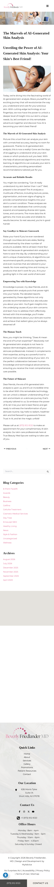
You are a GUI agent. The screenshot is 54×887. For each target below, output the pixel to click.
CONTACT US (40, 883)
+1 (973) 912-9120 (29, 818)
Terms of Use (22, 874)
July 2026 (7, 563)
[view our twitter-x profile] (29, 812)
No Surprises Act (12, 870)
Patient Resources (27, 771)
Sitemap (35, 874)
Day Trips (7, 518)
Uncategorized (10, 538)
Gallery (27, 764)
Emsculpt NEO (10, 522)
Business (7, 501)
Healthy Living (10, 526)
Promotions (27, 767)
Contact (27, 774)
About (27, 757)
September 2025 (11, 576)
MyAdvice (27, 864)
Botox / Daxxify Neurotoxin (27, 664)
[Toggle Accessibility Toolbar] (6, 875)
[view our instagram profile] (24, 812)
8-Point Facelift (10, 489)
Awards (6, 493)
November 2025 (10, 572)
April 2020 (8, 580)
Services (27, 760)
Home (27, 753)
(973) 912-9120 (26, 425)
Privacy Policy (43, 870)
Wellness (7, 543)
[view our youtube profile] (33, 812)
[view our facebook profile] (20, 812)
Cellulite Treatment (12, 509)
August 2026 (9, 559)
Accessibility (28, 870)
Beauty (6, 497)
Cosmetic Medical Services (15, 514)
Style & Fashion (10, 534)
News (5, 530)
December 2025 (10, 568)
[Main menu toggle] (47, 6)
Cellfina (6, 505)
